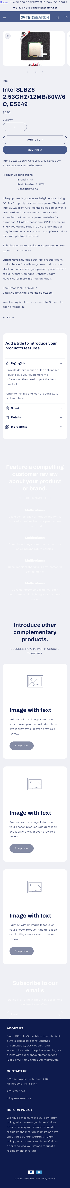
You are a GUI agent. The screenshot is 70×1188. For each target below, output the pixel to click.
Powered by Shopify (45, 1179)
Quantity (8, 120)
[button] (4, 17)
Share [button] (10, 317)
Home (4, 2)
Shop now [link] (21, 745)
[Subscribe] (59, 1015)
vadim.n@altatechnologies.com (32, 292)
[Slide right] (42, 72)
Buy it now (35, 149)
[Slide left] (27, 72)
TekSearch (28, 1179)
